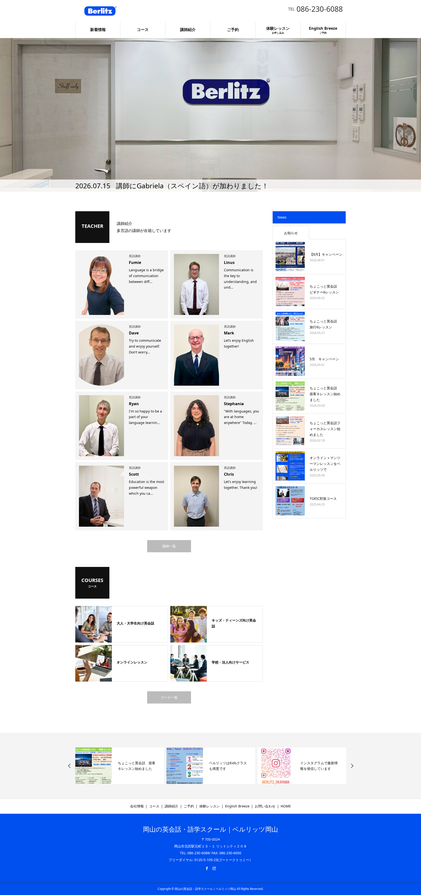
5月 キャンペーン (324, 359)
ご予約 (233, 29)
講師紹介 (188, 29)
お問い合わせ (265, 806)
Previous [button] (69, 765)
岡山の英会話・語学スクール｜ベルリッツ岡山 (210, 829)
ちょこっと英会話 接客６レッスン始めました (325, 394)
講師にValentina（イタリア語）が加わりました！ (193, 185)
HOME (286, 806)
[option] (210, 115)
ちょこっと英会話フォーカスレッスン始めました (325, 429)
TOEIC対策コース (323, 498)
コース (143, 29)
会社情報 (137, 806)
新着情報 (98, 29)
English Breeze (323, 30)
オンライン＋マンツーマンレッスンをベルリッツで (325, 463)
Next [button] (352, 765)
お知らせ (291, 233)
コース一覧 (169, 697)
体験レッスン (278, 30)
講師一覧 (169, 546)
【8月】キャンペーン (326, 254)
